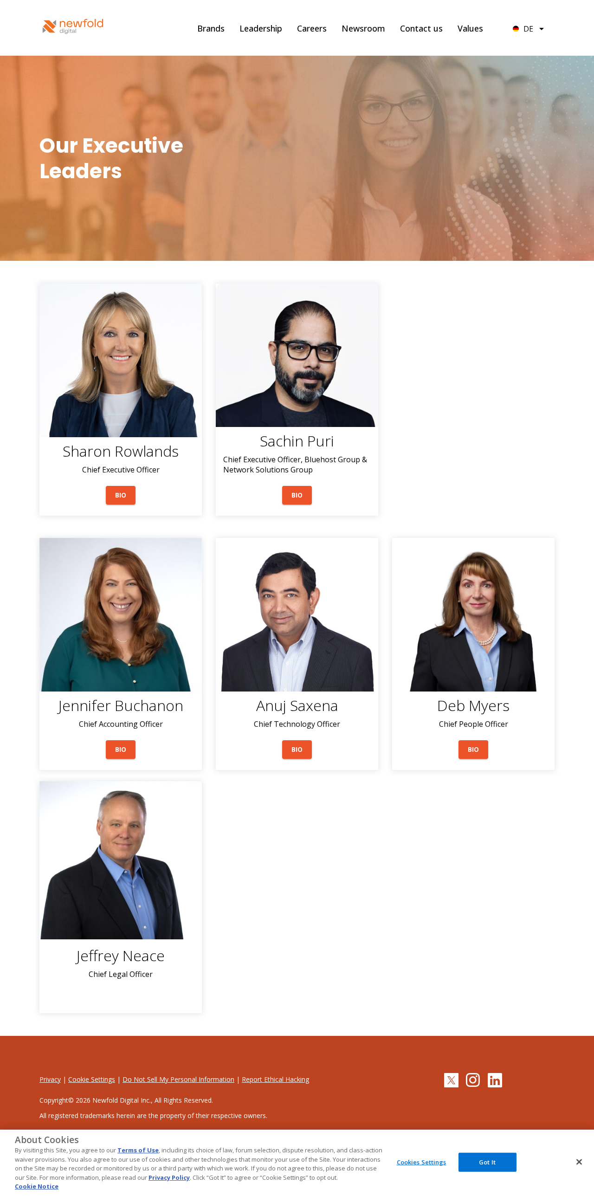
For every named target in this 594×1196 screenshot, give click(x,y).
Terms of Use (138, 1150)
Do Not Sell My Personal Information (178, 1079)
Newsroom (363, 28)
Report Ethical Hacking (275, 1079)
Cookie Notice (36, 1186)
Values (470, 28)
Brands (211, 28)
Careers (312, 28)
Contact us (421, 28)
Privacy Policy (169, 1177)
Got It (487, 1161)
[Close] (579, 1161)
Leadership (260, 28)
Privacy (50, 1079)
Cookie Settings (91, 1079)
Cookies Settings (421, 1161)
